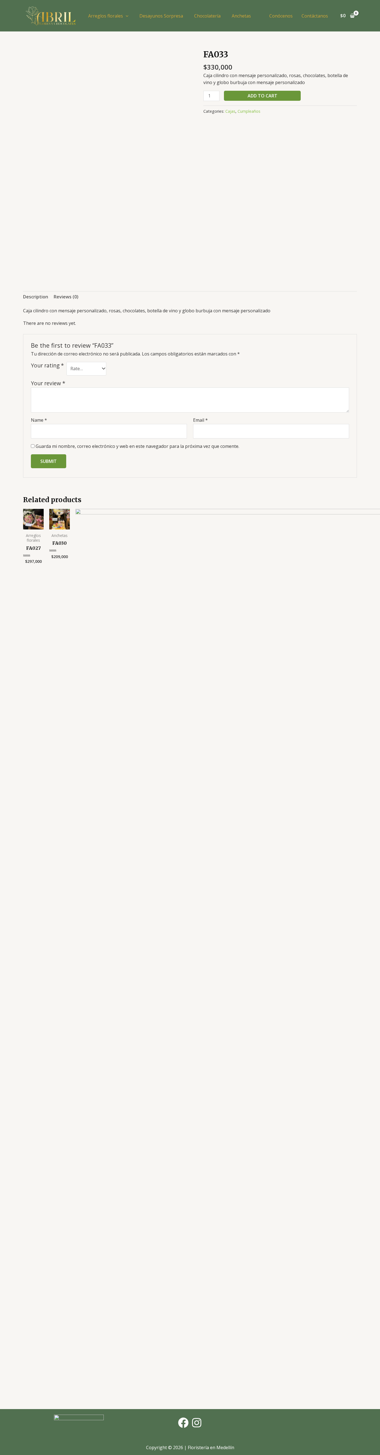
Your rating (47, 365)
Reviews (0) (66, 297)
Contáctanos (315, 16)
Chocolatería (207, 16)
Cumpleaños (249, 111)
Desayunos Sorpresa (161, 16)
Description (35, 297)
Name (39, 420)
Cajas (230, 111)
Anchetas (241, 16)
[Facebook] (183, 1422)
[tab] (35, 297)
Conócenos (281, 16)
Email (200, 420)
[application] (126, 16)
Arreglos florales (105, 16)
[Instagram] (196, 1422)
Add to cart (262, 96)
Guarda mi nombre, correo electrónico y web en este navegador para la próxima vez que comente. (137, 446)
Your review (48, 383)
